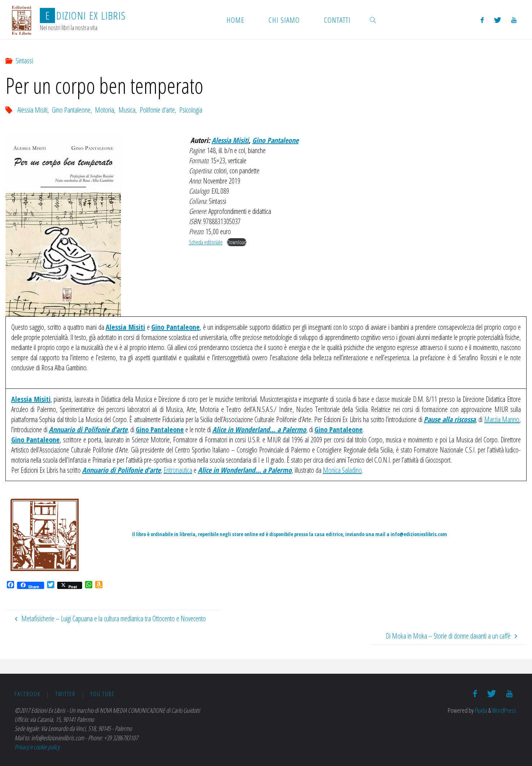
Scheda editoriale (206, 242)
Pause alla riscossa (450, 419)
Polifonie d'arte (157, 110)
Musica (126, 110)
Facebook (27, 694)
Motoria (104, 110)
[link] (373, 19)
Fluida (480, 710)
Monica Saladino (342, 470)
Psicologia (190, 110)
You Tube (102, 694)
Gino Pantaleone (71, 110)
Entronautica (178, 470)
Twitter (65, 694)
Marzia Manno (501, 419)
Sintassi (24, 61)
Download (236, 242)
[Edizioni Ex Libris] (21, 19)
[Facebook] (482, 19)
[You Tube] (514, 19)
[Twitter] (497, 19)
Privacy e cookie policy (37, 746)
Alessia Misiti (32, 110)
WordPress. (505, 710)
